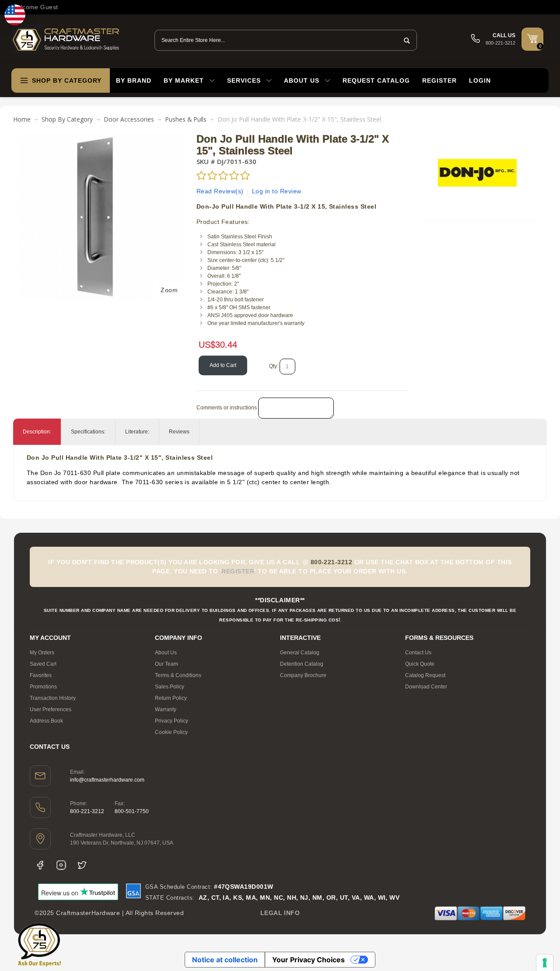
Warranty (165, 709)
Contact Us (418, 653)
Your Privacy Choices (308, 959)
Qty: (273, 366)
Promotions (43, 687)
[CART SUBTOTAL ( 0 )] (532, 38)
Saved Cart (43, 664)
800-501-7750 (132, 811)
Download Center (426, 687)
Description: (37, 432)
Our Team (166, 664)
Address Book (46, 721)
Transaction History (53, 698)
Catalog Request (425, 675)
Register (439, 80)
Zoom (169, 289)
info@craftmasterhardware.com (107, 780)
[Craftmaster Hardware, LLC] (66, 39)
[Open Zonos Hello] (14, 14)
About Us (166, 653)
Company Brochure (303, 675)
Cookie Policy (171, 732)
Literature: (137, 432)
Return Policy (171, 698)
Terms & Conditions (178, 675)
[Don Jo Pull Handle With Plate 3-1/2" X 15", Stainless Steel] (102, 137)
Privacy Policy (171, 721)
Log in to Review (276, 191)
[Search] (404, 40)
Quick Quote (419, 664)
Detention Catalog (301, 664)
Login (480, 80)
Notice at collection (225, 959)
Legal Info (280, 912)
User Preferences (50, 709)
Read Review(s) (220, 191)
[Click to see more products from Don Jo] (477, 172)
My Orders (42, 653)
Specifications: (88, 432)
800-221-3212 (87, 811)
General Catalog (299, 653)
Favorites (41, 675)
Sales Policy (169, 687)
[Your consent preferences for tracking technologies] (544, 962)
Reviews (179, 432)
